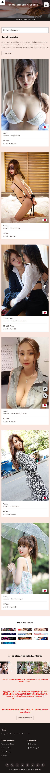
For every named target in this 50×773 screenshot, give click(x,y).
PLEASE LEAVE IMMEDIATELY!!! (26, 698)
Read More (7, 53)
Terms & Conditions (7, 744)
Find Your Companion (11, 30)
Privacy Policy (6, 748)
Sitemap (4, 756)
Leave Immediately (25, 718)
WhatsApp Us (34, 748)
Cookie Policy (5, 752)
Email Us (33, 744)
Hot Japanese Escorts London (23, 4)
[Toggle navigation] (46, 4)
